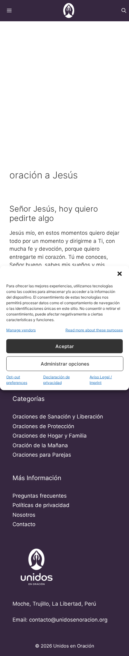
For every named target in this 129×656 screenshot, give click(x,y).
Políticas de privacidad (41, 505)
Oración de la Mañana (40, 445)
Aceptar (64, 346)
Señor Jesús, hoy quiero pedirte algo (53, 213)
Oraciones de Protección (43, 426)
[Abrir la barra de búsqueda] (124, 10)
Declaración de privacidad (56, 380)
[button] (119, 274)
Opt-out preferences (16, 380)
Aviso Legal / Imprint (101, 380)
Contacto (24, 524)
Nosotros (24, 515)
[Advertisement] (64, 88)
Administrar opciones (65, 363)
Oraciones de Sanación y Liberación (58, 416)
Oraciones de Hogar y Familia (50, 436)
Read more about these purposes (94, 330)
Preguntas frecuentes (40, 496)
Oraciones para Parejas (42, 455)
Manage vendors (21, 330)
